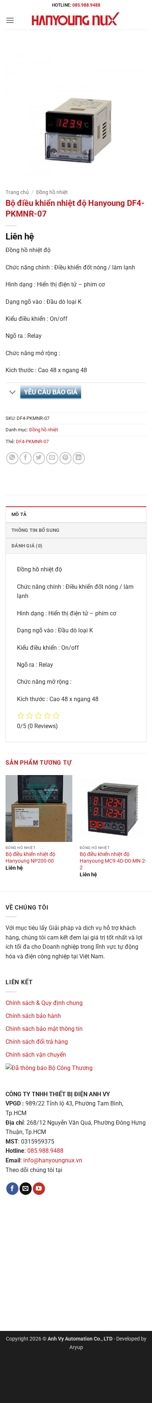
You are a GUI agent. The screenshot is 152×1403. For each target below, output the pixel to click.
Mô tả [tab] (19, 514)
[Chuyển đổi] (13, 393)
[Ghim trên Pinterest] (65, 458)
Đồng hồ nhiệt (52, 192)
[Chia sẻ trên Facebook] (26, 458)
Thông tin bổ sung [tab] (35, 530)
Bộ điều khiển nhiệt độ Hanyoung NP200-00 (30, 857)
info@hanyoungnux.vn (52, 1160)
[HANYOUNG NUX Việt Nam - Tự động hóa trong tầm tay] (76, 20)
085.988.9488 (86, 5)
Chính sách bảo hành (33, 1015)
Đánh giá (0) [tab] (26, 545)
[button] (10, 20)
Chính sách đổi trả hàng (37, 1041)
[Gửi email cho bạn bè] (52, 458)
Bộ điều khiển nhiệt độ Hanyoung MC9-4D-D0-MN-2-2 (113, 860)
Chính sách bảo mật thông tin (44, 1028)
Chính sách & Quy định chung (44, 1002)
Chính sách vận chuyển (36, 1054)
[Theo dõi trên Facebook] (12, 1188)
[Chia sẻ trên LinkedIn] (79, 458)
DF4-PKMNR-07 (32, 441)
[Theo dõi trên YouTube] (39, 1188)
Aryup (76, 1347)
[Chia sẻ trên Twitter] (39, 458)
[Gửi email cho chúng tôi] (26, 1188)
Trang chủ (17, 192)
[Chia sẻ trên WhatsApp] (12, 458)
